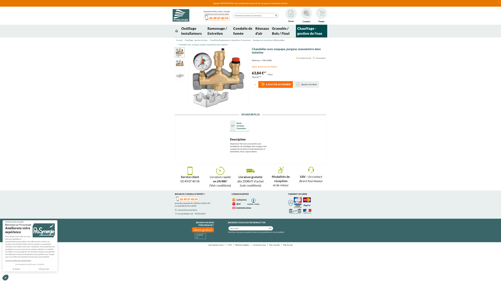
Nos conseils (274, 245)
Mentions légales (242, 245)
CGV (230, 245)
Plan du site (288, 245)
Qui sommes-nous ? (216, 245)
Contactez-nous (259, 245)
